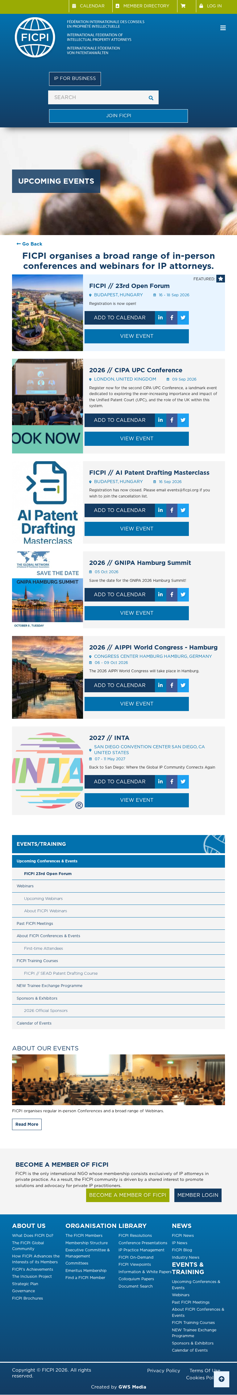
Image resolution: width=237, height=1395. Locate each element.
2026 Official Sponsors (46, 1010)
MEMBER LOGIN (197, 1195)
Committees (76, 1263)
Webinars (25, 886)
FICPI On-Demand (135, 1257)
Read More (26, 1124)
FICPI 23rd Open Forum (48, 873)
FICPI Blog (182, 1250)
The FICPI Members (83, 1235)
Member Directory (146, 5)
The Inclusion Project (32, 1276)
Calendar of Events (34, 1023)
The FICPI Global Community (28, 1246)
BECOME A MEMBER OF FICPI (127, 1195)
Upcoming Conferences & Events (47, 861)
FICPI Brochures (27, 1298)
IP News (179, 1243)
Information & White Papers (145, 1271)
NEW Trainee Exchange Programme (49, 985)
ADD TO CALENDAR (120, 318)
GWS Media (132, 1387)
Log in (214, 5)
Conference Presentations (142, 1243)
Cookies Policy (203, 1378)
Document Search (135, 1286)
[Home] (84, 38)
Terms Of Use (204, 1370)
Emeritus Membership (85, 1270)
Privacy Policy (163, 1370)
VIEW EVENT (136, 336)
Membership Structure (86, 1243)
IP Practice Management (141, 1250)
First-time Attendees (43, 948)
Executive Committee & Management (87, 1253)
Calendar (92, 5)
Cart (186, 6)
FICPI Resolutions (135, 1235)
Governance (23, 1291)
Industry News (185, 1257)
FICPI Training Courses (37, 960)
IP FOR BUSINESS (75, 78)
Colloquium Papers (136, 1279)
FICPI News (183, 1235)
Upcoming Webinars (43, 898)
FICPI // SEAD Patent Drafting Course (61, 973)
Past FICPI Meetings (35, 923)
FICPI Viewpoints (134, 1264)
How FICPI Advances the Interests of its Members (36, 1259)
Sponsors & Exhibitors (37, 998)
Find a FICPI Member (85, 1277)
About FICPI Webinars (45, 911)
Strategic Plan (25, 1283)
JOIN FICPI (118, 115)
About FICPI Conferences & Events (48, 935)
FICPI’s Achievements (32, 1269)
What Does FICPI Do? (32, 1235)
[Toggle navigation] (223, 28)
